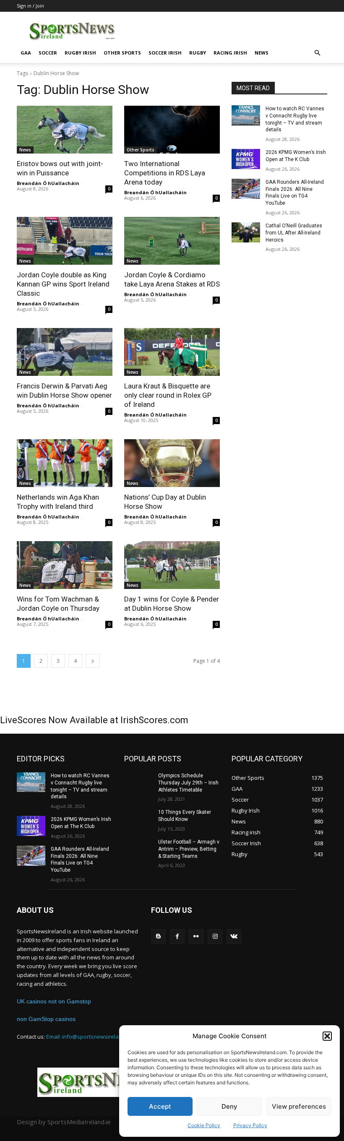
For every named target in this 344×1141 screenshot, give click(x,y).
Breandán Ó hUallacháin (48, 183)
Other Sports (122, 52)
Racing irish (230, 52)
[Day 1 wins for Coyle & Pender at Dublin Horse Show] (172, 565)
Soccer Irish (165, 52)
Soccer (48, 52)
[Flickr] (196, 936)
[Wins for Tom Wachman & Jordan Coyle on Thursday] (64, 565)
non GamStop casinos (46, 1019)
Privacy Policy (250, 1125)
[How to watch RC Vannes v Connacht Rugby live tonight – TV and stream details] (246, 115)
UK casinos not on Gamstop (54, 1001)
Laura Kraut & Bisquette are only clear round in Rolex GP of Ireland (167, 395)
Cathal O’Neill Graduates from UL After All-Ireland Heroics (294, 233)
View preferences (299, 1106)
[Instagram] (215, 936)
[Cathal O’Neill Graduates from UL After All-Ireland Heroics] (246, 232)
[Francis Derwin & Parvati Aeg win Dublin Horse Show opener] (64, 352)
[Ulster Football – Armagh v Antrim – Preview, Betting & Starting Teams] (138, 849)
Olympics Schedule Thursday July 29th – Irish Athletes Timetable (188, 783)
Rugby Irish (80, 52)
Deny (229, 1106)
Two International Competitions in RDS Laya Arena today (164, 172)
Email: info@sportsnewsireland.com (91, 1036)
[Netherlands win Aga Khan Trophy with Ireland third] (64, 463)
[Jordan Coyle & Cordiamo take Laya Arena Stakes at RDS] (172, 241)
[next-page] (93, 661)
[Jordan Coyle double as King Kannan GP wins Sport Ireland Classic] (64, 241)
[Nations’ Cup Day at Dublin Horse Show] (172, 463)
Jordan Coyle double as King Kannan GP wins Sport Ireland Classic (63, 284)
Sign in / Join (30, 6)
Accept (160, 1106)
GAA (26, 52)
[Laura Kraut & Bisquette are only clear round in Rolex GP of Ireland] (172, 352)
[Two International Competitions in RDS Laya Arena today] (172, 130)
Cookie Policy (204, 1125)
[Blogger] (158, 936)
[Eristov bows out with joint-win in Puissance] (64, 130)
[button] (327, 1036)
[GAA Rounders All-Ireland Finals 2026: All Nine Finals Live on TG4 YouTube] (246, 189)
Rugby (197, 52)
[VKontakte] (234, 936)
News (261, 52)
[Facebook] (177, 936)
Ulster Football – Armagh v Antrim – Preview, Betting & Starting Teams (188, 849)
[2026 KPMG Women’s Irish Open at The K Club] (246, 159)
